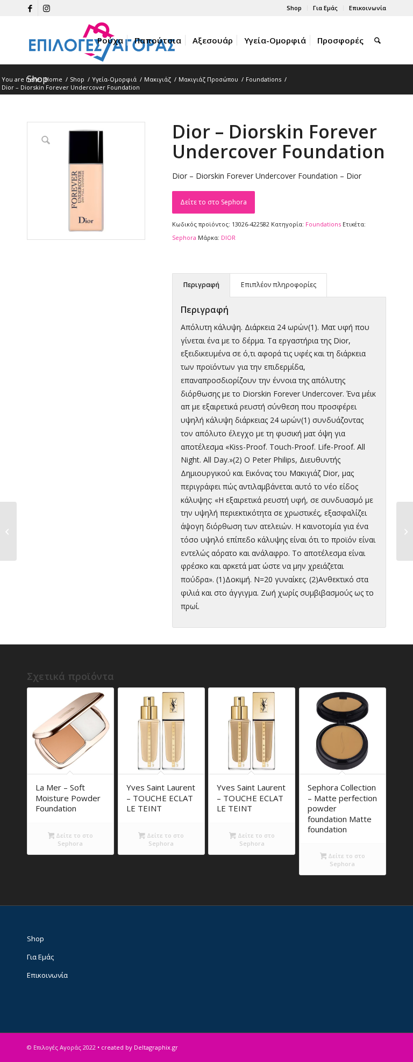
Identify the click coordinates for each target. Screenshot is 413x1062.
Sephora (184, 237)
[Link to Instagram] (46, 8)
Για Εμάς (325, 8)
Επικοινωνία (367, 8)
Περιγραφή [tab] (201, 284)
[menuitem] (294, 8)
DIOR (228, 237)
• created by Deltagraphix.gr (137, 1047)
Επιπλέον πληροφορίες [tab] (278, 284)
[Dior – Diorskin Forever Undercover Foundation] (8, 531)
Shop (294, 8)
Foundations (323, 224)
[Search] (377, 40)
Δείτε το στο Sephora (213, 202)
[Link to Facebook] (30, 8)
